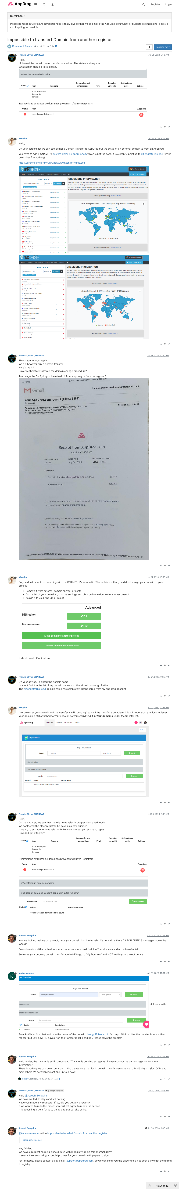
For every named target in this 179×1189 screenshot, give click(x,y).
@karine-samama (29, 1133)
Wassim (23, 138)
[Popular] (52, 4)
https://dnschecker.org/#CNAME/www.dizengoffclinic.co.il (52, 162)
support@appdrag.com (80, 1160)
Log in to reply (163, 47)
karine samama (26, 973)
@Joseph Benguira (55, 1091)
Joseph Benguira (27, 935)
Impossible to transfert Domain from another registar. (77, 1133)
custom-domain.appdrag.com (70, 153)
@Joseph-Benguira (36, 1095)
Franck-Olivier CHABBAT (31, 55)
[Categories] (35, 4)
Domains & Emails (22, 46)
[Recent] (44, 4)
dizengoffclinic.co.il (152, 153)
